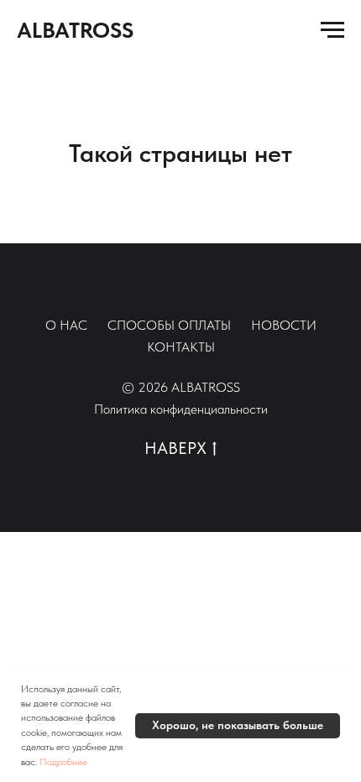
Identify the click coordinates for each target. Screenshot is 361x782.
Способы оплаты (169, 325)
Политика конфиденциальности (181, 409)
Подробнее (63, 762)
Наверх (175, 448)
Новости (284, 325)
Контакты (181, 347)
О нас (66, 325)
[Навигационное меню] (332, 30)
